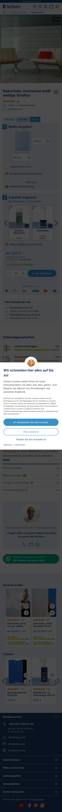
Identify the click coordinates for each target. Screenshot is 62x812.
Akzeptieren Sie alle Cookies (32, 422)
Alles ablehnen (31, 431)
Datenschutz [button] (20, 445)
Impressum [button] (7, 445)
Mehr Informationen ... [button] (12, 414)
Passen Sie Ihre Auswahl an (31, 439)
